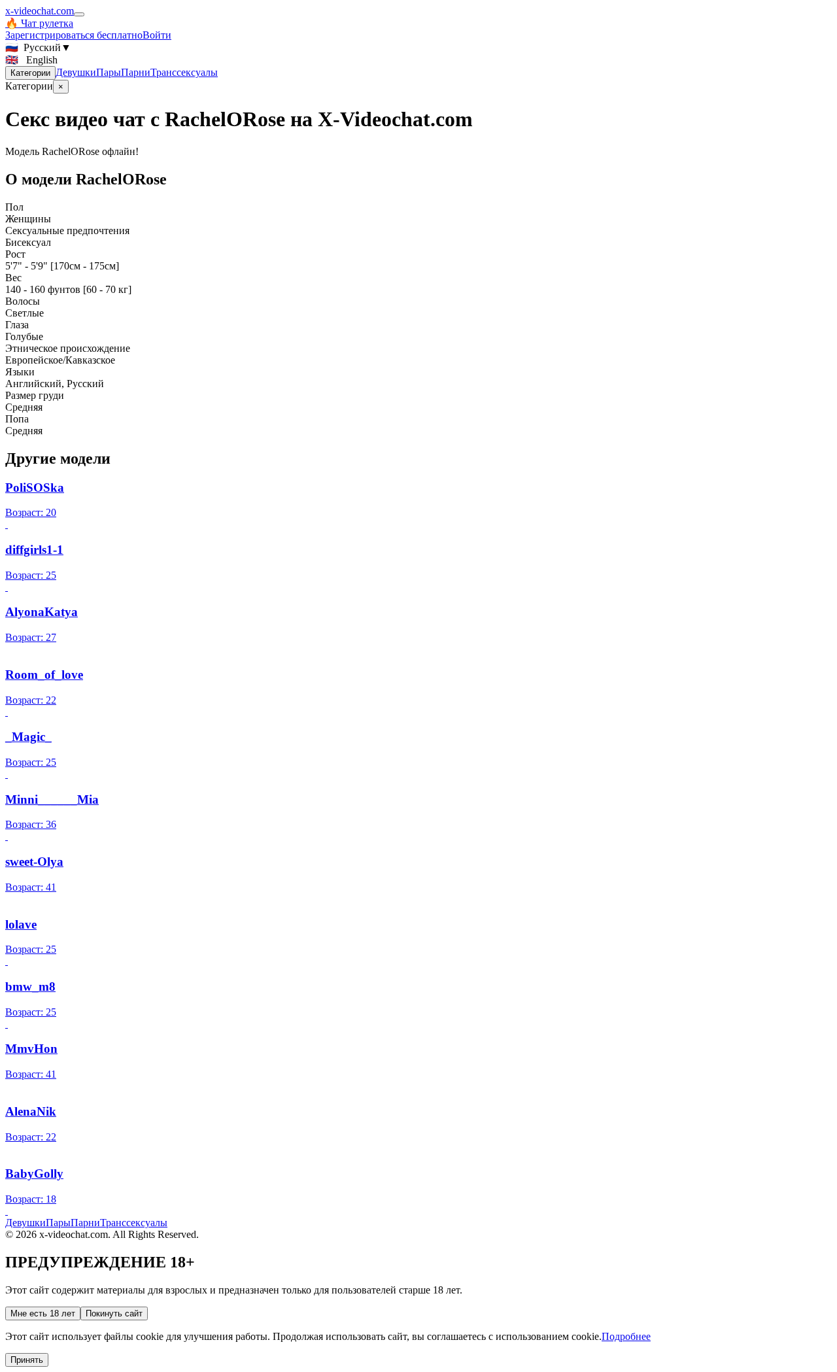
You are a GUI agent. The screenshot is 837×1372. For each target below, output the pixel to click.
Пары (108, 72)
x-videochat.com (39, 10)
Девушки (76, 72)
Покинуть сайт (114, 1313)
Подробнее (626, 1336)
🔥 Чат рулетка (39, 23)
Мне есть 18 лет (42, 1313)
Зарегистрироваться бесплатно (74, 35)
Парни (135, 72)
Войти (157, 35)
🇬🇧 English (31, 59)
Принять (26, 1360)
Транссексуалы (184, 72)
